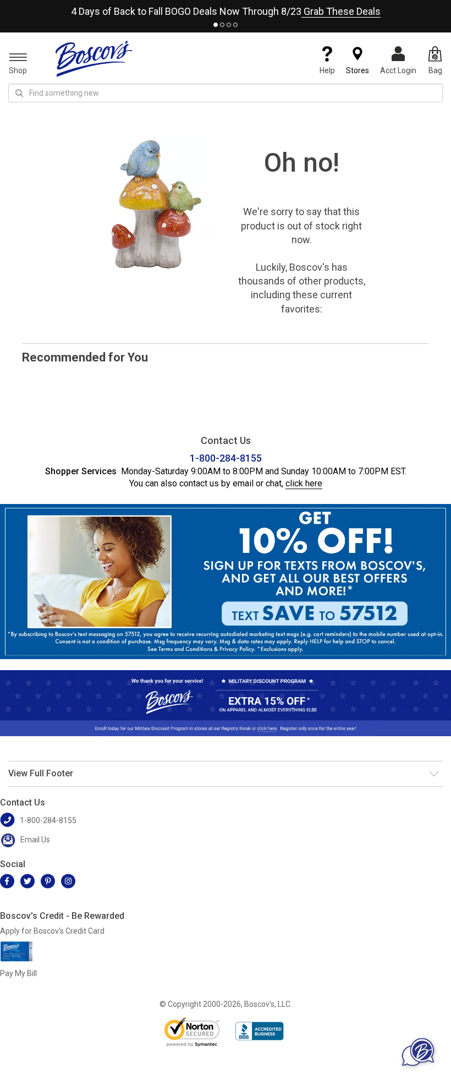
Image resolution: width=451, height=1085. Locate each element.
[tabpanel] (225, 9)
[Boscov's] (94, 58)
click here (303, 483)
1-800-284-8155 (226, 458)
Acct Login (398, 70)
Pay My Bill (18, 973)
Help (327, 70)
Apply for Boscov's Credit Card (52, 931)
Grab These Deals (341, 11)
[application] (418, 1052)
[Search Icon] (19, 93)
